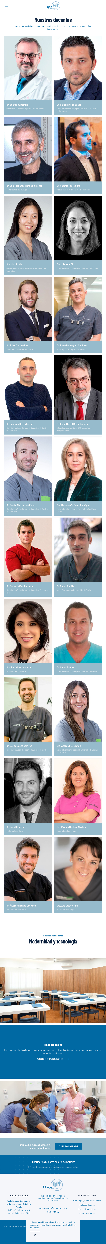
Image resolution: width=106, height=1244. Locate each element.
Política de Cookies (87, 1213)
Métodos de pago (87, 1205)
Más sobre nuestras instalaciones (49, 1059)
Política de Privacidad (87, 1209)
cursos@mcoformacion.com (53, 1208)
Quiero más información (68, 1146)
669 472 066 (53, 1211)
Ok (35, 1235)
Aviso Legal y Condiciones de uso (87, 1200)
